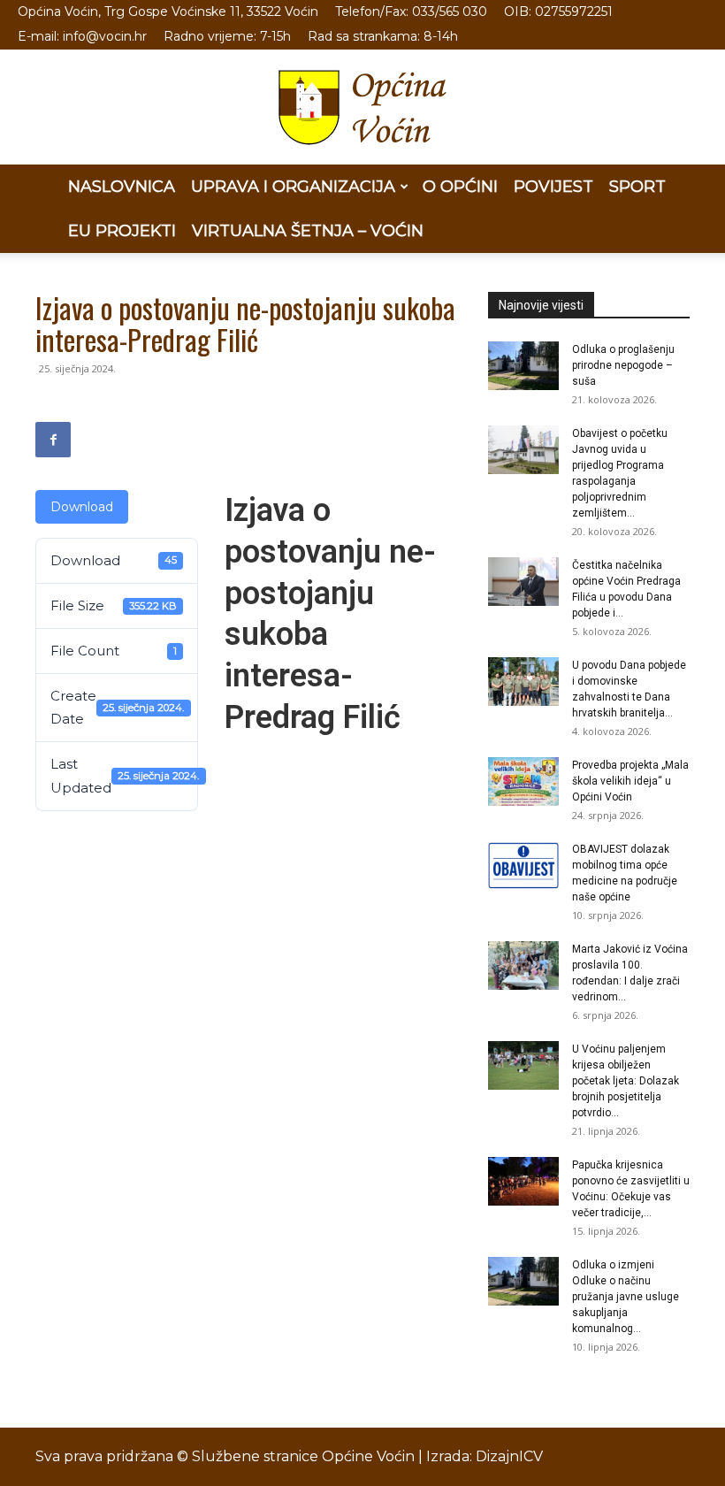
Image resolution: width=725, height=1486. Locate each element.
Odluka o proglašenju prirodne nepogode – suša (623, 365)
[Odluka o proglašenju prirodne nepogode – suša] (523, 365)
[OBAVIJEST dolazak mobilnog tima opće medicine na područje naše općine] (523, 865)
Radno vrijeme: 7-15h (227, 36)
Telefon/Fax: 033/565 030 (411, 11)
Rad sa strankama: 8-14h (383, 36)
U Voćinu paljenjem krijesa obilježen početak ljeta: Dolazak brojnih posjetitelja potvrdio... (625, 1081)
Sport (637, 186)
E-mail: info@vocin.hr (82, 36)
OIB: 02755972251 (558, 11)
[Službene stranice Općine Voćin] (362, 107)
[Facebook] (53, 439)
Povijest (553, 186)
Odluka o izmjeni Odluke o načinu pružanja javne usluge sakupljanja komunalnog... (625, 1297)
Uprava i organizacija (293, 186)
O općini (460, 186)
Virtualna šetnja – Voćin (308, 231)
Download (81, 507)
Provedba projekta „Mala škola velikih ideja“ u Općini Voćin (630, 781)
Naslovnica (121, 186)
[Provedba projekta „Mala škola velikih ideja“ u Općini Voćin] (523, 781)
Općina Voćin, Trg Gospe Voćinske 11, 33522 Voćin (168, 11)
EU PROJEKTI (122, 231)
